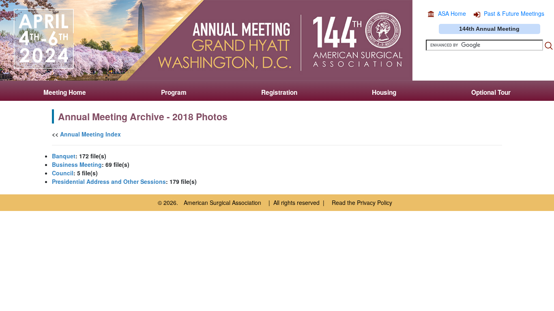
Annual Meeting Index (90, 134)
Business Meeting (77, 164)
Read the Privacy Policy (362, 202)
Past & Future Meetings (514, 13)
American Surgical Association (222, 202)
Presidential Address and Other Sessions (109, 181)
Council (62, 173)
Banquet (63, 156)
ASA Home (452, 13)
